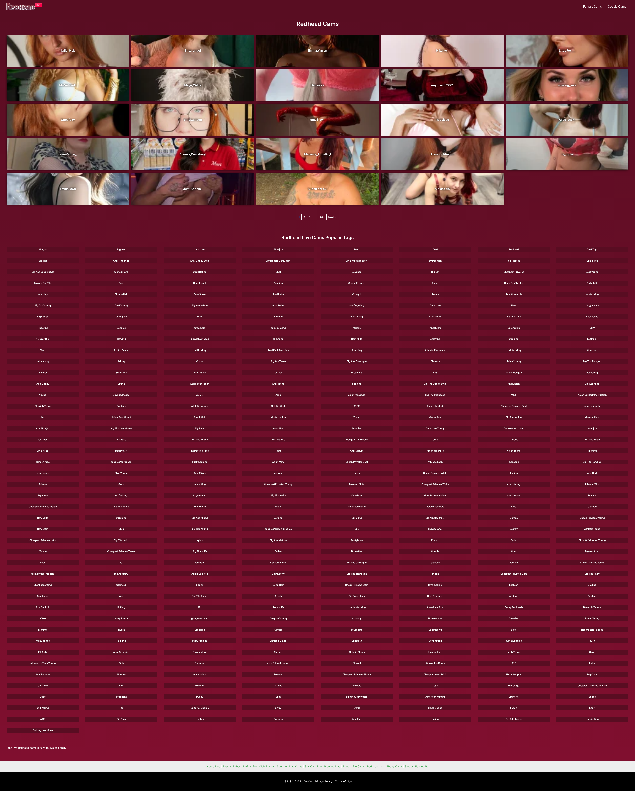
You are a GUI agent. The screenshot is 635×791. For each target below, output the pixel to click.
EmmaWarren (317, 50)
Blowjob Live (332, 766)
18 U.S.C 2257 (292, 781)
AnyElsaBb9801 (442, 85)
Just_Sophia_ (192, 189)
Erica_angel (193, 50)
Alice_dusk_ (567, 119)
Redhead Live (375, 766)
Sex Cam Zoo (313, 766)
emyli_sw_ (317, 119)
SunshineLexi (317, 189)
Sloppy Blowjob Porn (418, 766)
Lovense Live (212, 766)
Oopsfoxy (68, 119)
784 (322, 217)
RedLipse (442, 119)
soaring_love (567, 85)
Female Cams (592, 6)
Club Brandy (267, 766)
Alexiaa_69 (442, 189)
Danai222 (317, 85)
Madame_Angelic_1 (317, 154)
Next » (332, 217)
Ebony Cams (394, 766)
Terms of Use (343, 781)
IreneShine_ (67, 154)
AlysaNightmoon (442, 154)
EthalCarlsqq (193, 119)
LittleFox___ (567, 50)
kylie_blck (68, 50)
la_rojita (567, 154)
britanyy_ (442, 50)
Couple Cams (617, 6)
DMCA (308, 781)
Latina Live (250, 766)
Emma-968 (68, 189)
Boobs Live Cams (354, 766)
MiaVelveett (67, 85)
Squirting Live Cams (289, 766)
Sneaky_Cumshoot (192, 154)
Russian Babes (232, 766)
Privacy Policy (323, 781)
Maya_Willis (192, 85)
